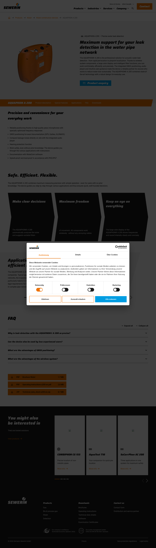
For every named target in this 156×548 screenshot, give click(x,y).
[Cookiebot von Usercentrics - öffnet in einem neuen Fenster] (117, 247)
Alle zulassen (110, 299)
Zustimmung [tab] (44, 255)
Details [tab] (78, 255)
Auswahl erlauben (78, 299)
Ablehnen (45, 299)
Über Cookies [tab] (112, 255)
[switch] (65, 290)
